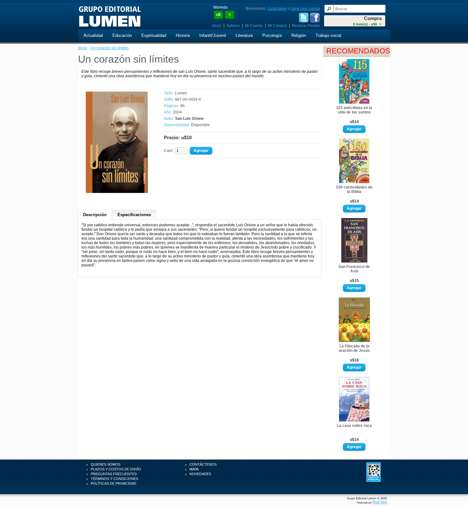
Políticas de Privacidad (113, 483)
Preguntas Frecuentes (114, 474)
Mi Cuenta (254, 26)
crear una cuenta (305, 8)
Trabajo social (328, 35)
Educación (122, 35)
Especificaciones (134, 214)
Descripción (95, 214)
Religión (298, 35)
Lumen (181, 93)
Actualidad (93, 35)
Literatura (244, 35)
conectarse (277, 8)
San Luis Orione (189, 118)
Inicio (216, 26)
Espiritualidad (153, 35)
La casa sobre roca (354, 425)
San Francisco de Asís (354, 268)
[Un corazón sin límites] (116, 191)
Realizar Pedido (306, 26)
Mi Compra (277, 26)
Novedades (200, 474)
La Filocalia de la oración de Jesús (354, 348)
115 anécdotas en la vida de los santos (354, 110)
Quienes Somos (105, 464)
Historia (183, 35)
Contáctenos (202, 464)
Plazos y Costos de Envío (116, 469)
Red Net (379, 502)
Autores (233, 26)
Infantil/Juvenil (212, 35)
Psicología (272, 35)
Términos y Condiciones (114, 479)
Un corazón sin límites (109, 48)
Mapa (194, 469)
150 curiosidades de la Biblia (354, 189)
